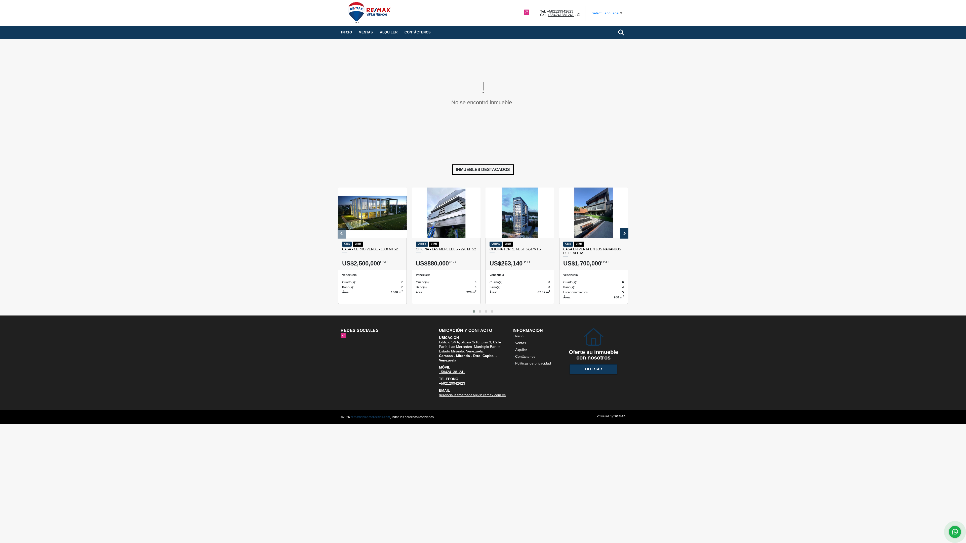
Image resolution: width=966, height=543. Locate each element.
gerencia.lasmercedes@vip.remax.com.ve (472, 395)
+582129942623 (560, 11)
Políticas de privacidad (533, 363)
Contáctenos (418, 32)
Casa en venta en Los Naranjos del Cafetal (592, 251)
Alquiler (388, 32)
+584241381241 (561, 15)
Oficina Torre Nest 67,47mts (515, 249)
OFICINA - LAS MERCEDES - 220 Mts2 (446, 249)
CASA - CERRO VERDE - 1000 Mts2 (370, 249)
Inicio (346, 32)
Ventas (366, 32)
